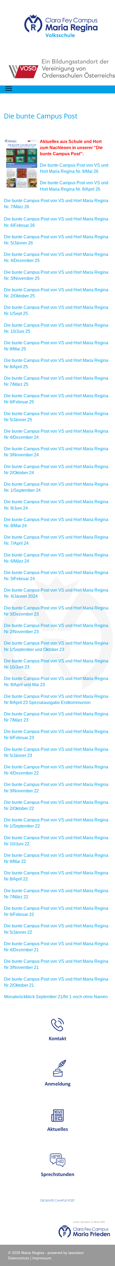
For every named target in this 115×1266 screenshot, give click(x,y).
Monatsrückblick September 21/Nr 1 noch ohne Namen (56, 996)
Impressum (41, 1258)
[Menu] (8, 88)
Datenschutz (18, 1258)
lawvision (76, 1253)
